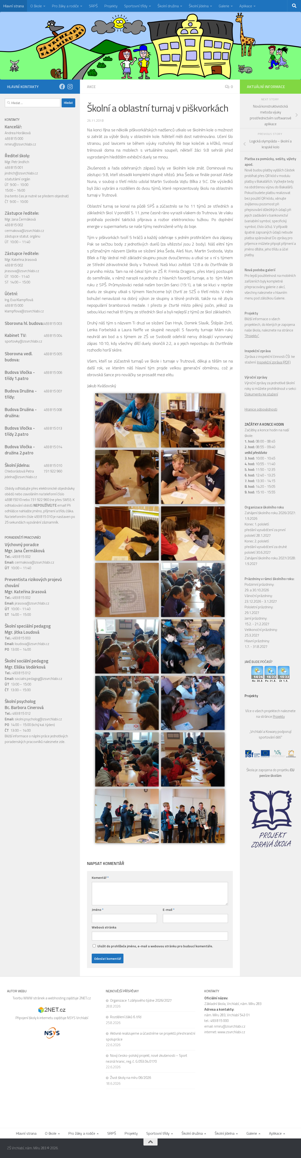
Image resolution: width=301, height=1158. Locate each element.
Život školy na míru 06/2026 (130, 1077)
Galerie (224, 6)
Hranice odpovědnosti (261, 409)
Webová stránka (104, 927)
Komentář (100, 877)
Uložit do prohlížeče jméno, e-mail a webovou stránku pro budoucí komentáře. (155, 946)
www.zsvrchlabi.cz (231, 1032)
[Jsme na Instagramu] (70, 86)
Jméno (97, 909)
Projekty (111, 6)
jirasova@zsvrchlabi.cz (22, 271)
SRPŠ (93, 6)
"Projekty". (252, 336)
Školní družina (168, 6)
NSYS (71, 1018)
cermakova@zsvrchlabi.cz (24, 230)
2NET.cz (85, 998)
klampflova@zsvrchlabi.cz (24, 311)
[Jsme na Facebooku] (62, 86)
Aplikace (245, 6)
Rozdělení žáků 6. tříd (125, 1017)
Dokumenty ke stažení (261, 394)
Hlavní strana (13, 6)
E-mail (168, 909)
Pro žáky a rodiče (65, 6)
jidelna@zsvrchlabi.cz (21, 477)
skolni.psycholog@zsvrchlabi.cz (38, 719)
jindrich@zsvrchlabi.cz (21, 173)
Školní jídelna (199, 6)
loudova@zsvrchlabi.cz (32, 643)
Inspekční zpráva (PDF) (274, 362)
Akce (91, 86)
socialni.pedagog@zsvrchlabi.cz (38, 678)
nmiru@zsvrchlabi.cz (20, 144)
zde (61, 741)
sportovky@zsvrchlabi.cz (23, 341)
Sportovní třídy (135, 6)
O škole (36, 6)
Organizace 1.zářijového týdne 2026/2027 (141, 1000)
